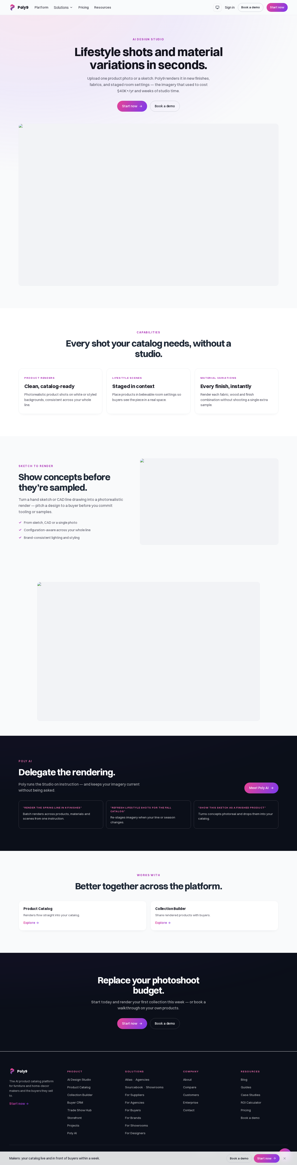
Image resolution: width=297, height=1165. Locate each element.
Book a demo (250, 7)
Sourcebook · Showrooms (144, 1087)
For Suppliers (134, 1095)
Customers (191, 1095)
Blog (244, 1079)
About (187, 1079)
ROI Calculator (251, 1102)
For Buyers (133, 1110)
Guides (246, 1087)
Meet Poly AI (261, 788)
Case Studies (250, 1095)
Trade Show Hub (79, 1110)
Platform (41, 7)
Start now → (19, 1103)
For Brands (133, 1118)
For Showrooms (136, 1125)
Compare (189, 1087)
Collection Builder (80, 1095)
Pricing (83, 7)
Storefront (74, 1118)
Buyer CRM (75, 1102)
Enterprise (190, 1102)
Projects (73, 1125)
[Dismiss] (284, 1158)
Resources (102, 7)
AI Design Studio (79, 1079)
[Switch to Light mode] (217, 7)
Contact (188, 1110)
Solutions (61, 7)
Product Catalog (78, 1087)
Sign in (230, 7)
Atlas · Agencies (137, 1079)
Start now (277, 7)
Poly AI (72, 1133)
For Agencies (134, 1102)
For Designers (135, 1133)
